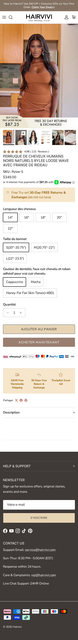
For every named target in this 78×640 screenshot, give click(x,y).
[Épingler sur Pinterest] (25, 400)
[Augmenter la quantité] (21, 312)
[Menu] (4, 17)
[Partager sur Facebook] (21, 400)
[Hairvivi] (39, 17)
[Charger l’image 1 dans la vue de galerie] (39, 76)
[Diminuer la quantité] (6, 312)
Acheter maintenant (38, 342)
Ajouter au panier (39, 329)
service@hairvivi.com (40, 550)
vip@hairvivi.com (43, 575)
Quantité (9, 304)
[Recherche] (12, 17)
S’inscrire (39, 518)
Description (11, 412)
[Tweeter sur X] (16, 400)
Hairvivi (17, 627)
